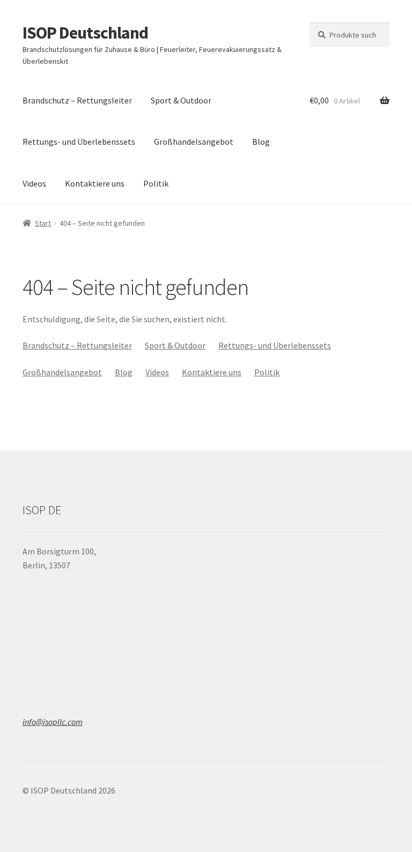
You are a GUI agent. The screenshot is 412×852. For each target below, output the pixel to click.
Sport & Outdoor (181, 100)
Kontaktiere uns (94, 183)
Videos (34, 183)
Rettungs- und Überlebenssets (79, 141)
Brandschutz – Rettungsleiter (77, 100)
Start (43, 223)
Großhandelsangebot (193, 141)
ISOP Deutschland (85, 32)
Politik (155, 183)
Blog (261, 141)
